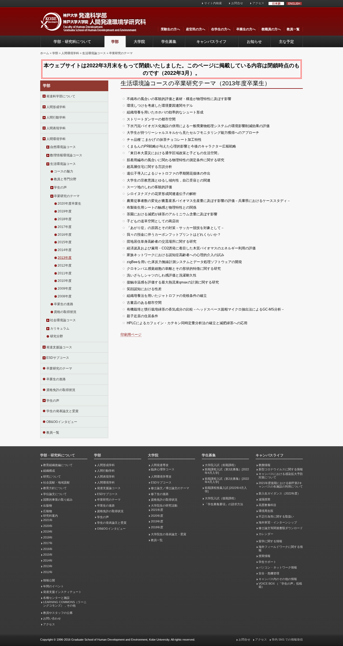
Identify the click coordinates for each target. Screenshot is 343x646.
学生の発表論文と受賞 (62, 411)
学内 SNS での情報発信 (287, 639)
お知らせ (254, 41)
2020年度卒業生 (69, 203)
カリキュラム (59, 328)
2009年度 (65, 288)
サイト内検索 (213, 3)
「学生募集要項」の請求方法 (224, 504)
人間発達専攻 (160, 465)
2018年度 (65, 219)
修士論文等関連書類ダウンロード (281, 528)
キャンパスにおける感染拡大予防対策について (281, 475)
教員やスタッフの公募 (58, 612)
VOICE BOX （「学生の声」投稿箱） (280, 585)
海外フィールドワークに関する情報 (281, 548)
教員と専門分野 (65, 179)
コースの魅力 (63, 171)
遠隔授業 (264, 499)
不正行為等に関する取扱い (276, 516)
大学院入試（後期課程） (221, 498)
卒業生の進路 (63, 304)
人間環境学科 (70, 53)
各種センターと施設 (56, 597)
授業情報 (264, 556)
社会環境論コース (63, 320)
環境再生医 (266, 510)
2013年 (48, 566)
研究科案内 (50, 515)
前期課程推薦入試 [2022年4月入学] (226, 489)
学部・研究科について (72, 41)
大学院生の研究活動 (164, 505)
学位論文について (55, 494)
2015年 (48, 554)
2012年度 (65, 265)
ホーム (44, 53)
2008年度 (65, 296)
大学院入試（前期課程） (221, 465)
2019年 (48, 531)
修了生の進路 (160, 494)
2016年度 (65, 235)
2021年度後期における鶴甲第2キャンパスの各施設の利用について (281, 484)
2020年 (48, 525)
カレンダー (266, 534)
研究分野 (56, 336)
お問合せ (237, 3)
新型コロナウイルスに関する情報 (281, 469)
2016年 (48, 549)
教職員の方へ (271, 29)
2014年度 (65, 250)
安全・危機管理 (269, 573)
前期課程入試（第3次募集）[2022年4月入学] (227, 471)
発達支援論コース (59, 347)
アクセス (258, 3)
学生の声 (60, 187)
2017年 (48, 543)
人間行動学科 (56, 117)
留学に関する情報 (270, 541)
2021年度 (157, 509)
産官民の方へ (195, 29)
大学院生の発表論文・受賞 (168, 534)
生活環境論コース (94, 53)
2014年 (48, 560)
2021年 (48, 520)
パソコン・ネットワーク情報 (278, 567)
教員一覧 (293, 29)
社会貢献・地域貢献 (56, 482)
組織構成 (49, 470)
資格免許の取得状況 (60, 390)
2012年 (48, 572)
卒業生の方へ (246, 29)
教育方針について (55, 488)
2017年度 (65, 227)
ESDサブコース (57, 358)
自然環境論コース (63, 147)
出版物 (47, 505)
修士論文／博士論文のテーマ (170, 488)
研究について (52, 476)
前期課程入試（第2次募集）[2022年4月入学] (227, 480)
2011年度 (65, 273)
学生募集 (168, 41)
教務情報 (264, 465)
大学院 (139, 41)
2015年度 (65, 242)
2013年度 (65, 258)
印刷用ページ (131, 335)
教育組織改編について (58, 465)
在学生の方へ (220, 29)
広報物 (47, 511)
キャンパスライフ (211, 41)
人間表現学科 (56, 128)
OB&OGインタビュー (61, 422)
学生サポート (267, 561)
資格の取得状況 (65, 312)
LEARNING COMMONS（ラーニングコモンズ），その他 (65, 603)
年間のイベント (53, 586)
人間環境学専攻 (161, 476)
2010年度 (65, 281)
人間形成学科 (56, 107)
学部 (115, 41)
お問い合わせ (52, 618)
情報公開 (49, 580)
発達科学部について (60, 96)
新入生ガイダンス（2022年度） (279, 493)
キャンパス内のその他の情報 (278, 579)
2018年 (48, 537)
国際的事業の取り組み (58, 499)
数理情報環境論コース (66, 155)
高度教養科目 (267, 505)
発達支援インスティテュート (62, 591)
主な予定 (286, 41)
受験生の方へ (170, 29)
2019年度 (65, 211)
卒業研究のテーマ (121, 53)
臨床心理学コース (162, 469)
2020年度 (157, 515)
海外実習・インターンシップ (278, 522)
